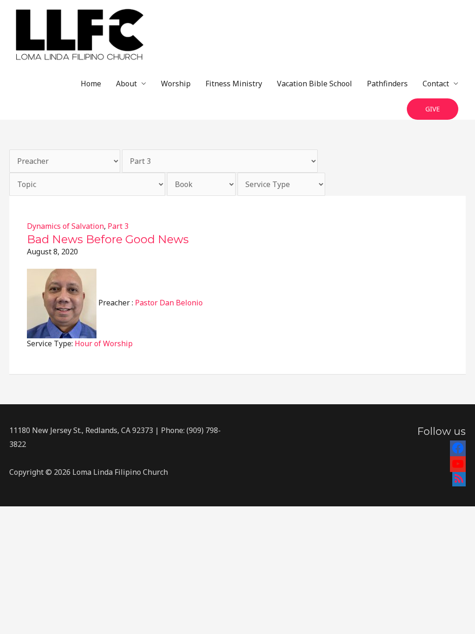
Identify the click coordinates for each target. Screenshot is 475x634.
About (126, 83)
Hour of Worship (104, 343)
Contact (436, 83)
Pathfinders (387, 83)
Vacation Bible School (314, 83)
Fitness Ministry (233, 83)
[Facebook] (458, 446)
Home (91, 83)
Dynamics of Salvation (65, 226)
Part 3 (118, 226)
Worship (176, 83)
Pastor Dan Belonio (169, 303)
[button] (432, 109)
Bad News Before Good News (108, 239)
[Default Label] (458, 462)
